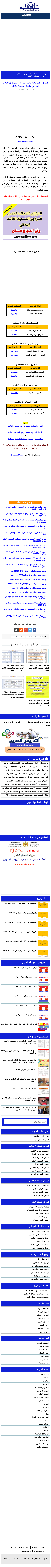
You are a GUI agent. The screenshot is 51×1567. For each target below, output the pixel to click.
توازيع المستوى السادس (40, 1279)
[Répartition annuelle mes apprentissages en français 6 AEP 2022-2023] (13, 682)
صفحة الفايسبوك (17, 455)
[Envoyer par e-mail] (16, 630)
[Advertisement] (25, 45)
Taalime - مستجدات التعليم (19, 1558)
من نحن (41, 1547)
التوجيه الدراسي (42, 1391)
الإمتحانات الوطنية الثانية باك (38, 1210)
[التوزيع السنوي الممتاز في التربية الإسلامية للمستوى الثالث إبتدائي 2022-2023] (13, 656)
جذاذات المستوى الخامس (39, 1235)
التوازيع (40, 636)
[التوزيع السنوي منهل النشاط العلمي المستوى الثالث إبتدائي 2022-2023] (37, 656)
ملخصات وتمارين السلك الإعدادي (36, 1294)
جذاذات (46, 1377)
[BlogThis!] (21, 630)
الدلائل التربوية (43, 1318)
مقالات (46, 1421)
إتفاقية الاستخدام (39, 1551)
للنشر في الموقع (24, 1547)
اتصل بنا (34, 1547)
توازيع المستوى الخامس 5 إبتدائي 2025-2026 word (27, 592)
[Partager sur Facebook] (34, 630)
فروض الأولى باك (42, 1213)
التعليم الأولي (44, 1394)
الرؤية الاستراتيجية (42, 1434)
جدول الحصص (43, 1424)
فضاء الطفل (44, 1353)
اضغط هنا (14, 310)
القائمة (24, 15)
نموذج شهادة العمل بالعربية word (24, 1088)
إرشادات (45, 1407)
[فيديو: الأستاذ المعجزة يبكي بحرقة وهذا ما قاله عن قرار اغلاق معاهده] (43, 1101)
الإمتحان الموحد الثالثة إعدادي (37, 1185)
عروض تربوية (44, 1332)
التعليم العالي (44, 1401)
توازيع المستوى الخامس (40, 1272)
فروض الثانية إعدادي (41, 1195)
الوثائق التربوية (43, 1322)
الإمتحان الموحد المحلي (40, 1154)
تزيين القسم (44, 1325)
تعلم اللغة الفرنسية (42, 1140)
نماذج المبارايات (43, 1411)
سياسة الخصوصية (26, 1551)
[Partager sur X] (30, 630)
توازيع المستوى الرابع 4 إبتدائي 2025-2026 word (28, 571)
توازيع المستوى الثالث (18, 636)
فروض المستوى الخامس (39, 1167)
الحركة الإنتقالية (43, 1315)
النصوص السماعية (42, 1387)
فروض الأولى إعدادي (41, 1189)
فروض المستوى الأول (40, 1158)
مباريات (46, 1381)
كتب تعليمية (44, 1360)
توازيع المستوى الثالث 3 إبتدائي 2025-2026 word (28, 575)
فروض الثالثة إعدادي (41, 1192)
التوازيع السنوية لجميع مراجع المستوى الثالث (25, 426)
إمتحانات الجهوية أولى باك (39, 1207)
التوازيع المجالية (31, 636)
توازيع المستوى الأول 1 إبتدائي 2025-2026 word (28, 588)
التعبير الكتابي (43, 1440)
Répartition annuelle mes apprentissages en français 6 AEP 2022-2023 (13, 694)
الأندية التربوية (43, 1308)
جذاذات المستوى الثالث (40, 1245)
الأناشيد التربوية (43, 1343)
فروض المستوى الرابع (40, 1171)
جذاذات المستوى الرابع (40, 1241)
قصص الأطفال (43, 1356)
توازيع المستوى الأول (41, 1263)
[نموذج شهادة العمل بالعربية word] (43, 1091)
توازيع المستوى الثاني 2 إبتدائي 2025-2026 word (28, 579)
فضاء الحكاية (44, 1350)
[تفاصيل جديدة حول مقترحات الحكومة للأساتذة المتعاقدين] (43, 1082)
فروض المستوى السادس (39, 1174)
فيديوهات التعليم (42, 1444)
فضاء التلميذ (44, 1346)
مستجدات (45, 1374)
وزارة (47, 1414)
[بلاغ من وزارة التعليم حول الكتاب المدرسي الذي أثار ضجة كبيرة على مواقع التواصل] (43, 1063)
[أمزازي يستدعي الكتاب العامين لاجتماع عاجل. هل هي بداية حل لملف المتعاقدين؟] (43, 1110)
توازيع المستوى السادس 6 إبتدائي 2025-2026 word (27, 584)
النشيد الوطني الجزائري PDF (26, 1069)
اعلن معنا (13, 1547)
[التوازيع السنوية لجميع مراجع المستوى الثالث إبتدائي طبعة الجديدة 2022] (37, 687)
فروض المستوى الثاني (40, 1164)
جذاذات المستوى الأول (40, 1248)
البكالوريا (45, 1427)
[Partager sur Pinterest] (26, 630)
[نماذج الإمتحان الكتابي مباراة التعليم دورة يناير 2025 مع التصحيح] (43, 1053)
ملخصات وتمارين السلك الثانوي (37, 1297)
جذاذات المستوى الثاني (40, 1238)
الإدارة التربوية (43, 1312)
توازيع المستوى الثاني (40, 1269)
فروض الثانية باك (42, 1217)
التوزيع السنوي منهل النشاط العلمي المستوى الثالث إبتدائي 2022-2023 (38, 668)
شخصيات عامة (43, 1447)
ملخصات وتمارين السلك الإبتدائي (36, 1290)
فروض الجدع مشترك (41, 1220)
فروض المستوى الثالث (40, 1161)
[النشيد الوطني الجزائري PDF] (43, 1072)
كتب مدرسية (44, 1363)
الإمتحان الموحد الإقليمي (39, 1151)
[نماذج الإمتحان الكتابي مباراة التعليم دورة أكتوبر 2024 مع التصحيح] (43, 1044)
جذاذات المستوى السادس (39, 1231)
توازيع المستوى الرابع (41, 1276)
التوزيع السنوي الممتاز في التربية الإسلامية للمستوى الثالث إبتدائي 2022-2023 (13, 668)
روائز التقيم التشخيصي (40, 1397)
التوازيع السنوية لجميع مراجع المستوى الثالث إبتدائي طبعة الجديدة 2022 (39, 703)
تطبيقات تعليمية (43, 1328)
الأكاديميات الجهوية (41, 1437)
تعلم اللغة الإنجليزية (41, 1136)
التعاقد (46, 1404)
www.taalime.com (25, 142)
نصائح (46, 1430)
